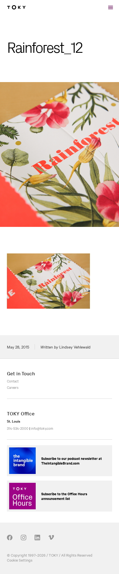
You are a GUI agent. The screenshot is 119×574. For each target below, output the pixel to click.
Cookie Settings (19, 559)
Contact (13, 380)
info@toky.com (42, 428)
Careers (13, 387)
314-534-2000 (18, 428)
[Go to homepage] (16, 7)
